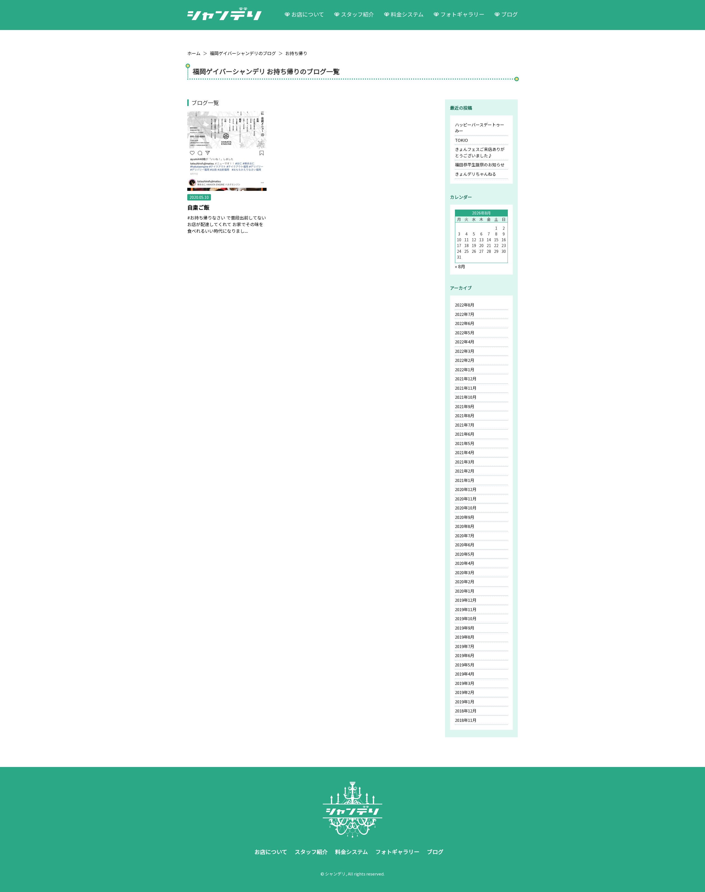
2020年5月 (464, 554)
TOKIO (461, 140)
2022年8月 (464, 305)
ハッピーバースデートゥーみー (479, 128)
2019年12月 (465, 600)
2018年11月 (465, 720)
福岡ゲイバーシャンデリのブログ (243, 53)
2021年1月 (464, 480)
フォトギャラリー (462, 14)
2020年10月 (465, 508)
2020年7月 (464, 535)
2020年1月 (464, 591)
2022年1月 (464, 369)
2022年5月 (464, 332)
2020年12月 (465, 489)
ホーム (193, 53)
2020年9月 (464, 517)
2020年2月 (464, 581)
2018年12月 (465, 711)
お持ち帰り (296, 53)
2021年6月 (464, 434)
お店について (307, 14)
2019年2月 (464, 692)
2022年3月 (464, 351)
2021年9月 (464, 406)
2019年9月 (464, 628)
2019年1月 (464, 701)
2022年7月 (464, 314)
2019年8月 (464, 637)
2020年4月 (464, 563)
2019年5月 (464, 665)
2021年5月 (464, 443)
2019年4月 (464, 674)
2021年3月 (464, 462)
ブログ (509, 14)
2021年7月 (464, 425)
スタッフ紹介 (357, 14)
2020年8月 (464, 526)
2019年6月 (464, 655)
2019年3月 (464, 683)
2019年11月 (465, 609)
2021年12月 (465, 378)
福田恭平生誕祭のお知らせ (480, 164)
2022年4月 (464, 342)
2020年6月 (464, 544)
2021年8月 (464, 415)
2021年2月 (464, 471)
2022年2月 (464, 360)
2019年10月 (465, 618)
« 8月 (460, 266)
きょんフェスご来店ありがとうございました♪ (480, 152)
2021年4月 (464, 452)
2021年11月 (465, 388)
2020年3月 (464, 572)
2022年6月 (464, 323)
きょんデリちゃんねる (475, 174)
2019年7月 (464, 646)
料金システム (407, 14)
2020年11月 (465, 498)
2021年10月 (465, 397)
